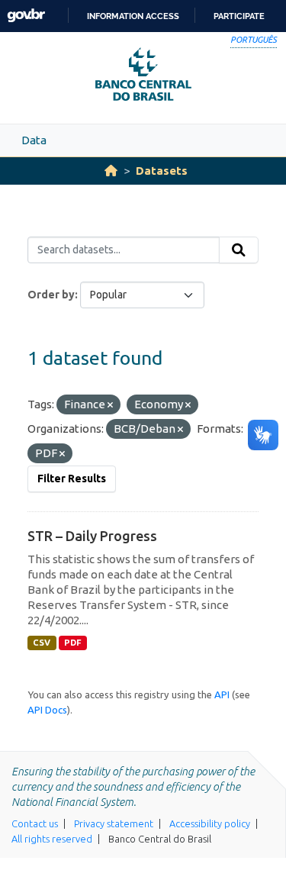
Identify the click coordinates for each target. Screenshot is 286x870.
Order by (51, 294)
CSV (41, 642)
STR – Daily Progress (92, 535)
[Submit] (239, 250)
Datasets (162, 170)
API (222, 694)
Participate (239, 16)
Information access (133, 16)
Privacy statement (113, 823)
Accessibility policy (209, 823)
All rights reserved (51, 838)
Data (34, 140)
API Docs (47, 709)
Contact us (34, 823)
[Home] (110, 170)
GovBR (26, 15)
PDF (73, 642)
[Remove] (110, 405)
